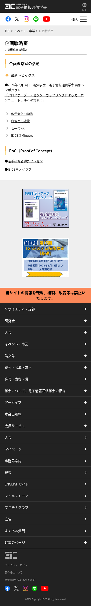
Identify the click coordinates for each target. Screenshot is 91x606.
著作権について (13, 572)
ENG (84, 9)
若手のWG (18, 128)
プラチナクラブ (16, 507)
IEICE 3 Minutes (22, 135)
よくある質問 (15, 530)
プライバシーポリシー (17, 565)
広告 (8, 519)
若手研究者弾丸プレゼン (25, 161)
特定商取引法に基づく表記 (20, 580)
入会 (8, 437)
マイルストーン (16, 495)
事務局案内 (13, 460)
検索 (8, 472)
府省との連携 (20, 121)
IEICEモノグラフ (19, 169)
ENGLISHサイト (17, 484)
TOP (7, 31)
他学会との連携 (22, 113)
